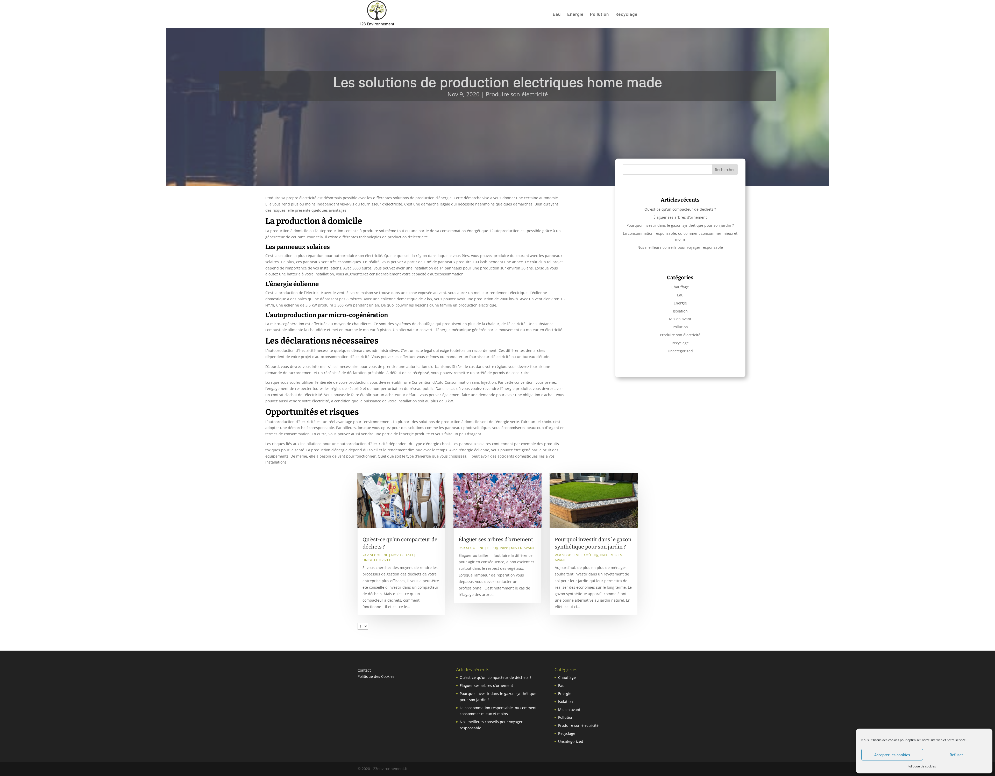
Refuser (956, 754)
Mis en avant (680, 318)
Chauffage (680, 286)
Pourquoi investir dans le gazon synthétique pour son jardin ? (680, 225)
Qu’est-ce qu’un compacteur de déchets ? (680, 209)
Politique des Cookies (376, 676)
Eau (557, 14)
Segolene (379, 555)
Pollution (599, 14)
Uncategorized (680, 350)
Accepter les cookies (892, 754)
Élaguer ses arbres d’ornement (680, 217)
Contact (364, 670)
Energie (575, 14)
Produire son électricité (517, 94)
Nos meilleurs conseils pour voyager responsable (680, 247)
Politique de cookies (921, 766)
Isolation (680, 311)
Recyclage (626, 14)
